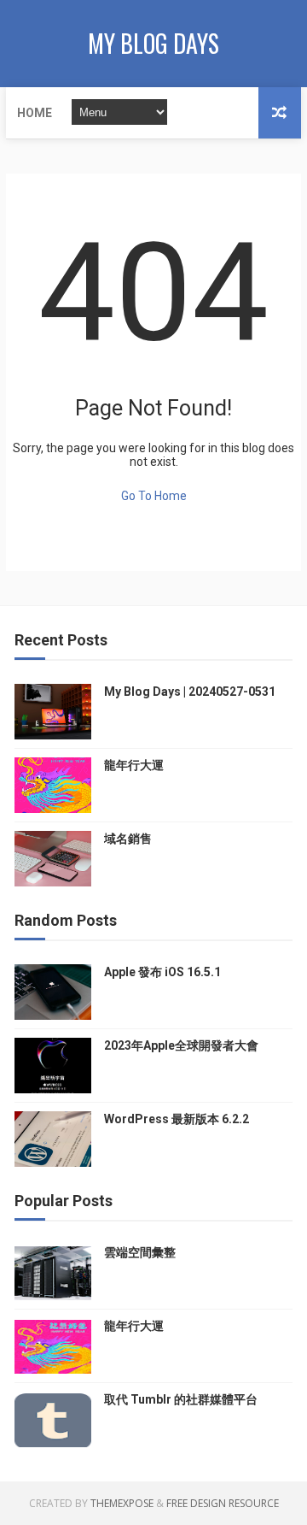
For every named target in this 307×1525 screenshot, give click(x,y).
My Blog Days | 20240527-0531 (189, 691)
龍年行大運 (134, 765)
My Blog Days (153, 43)
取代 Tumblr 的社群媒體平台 (181, 1399)
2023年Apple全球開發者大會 (181, 1045)
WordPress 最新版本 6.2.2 (176, 1119)
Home (34, 113)
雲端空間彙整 (140, 1252)
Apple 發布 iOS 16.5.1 (162, 972)
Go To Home (154, 496)
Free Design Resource (222, 1503)
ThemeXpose (122, 1503)
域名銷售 (128, 838)
